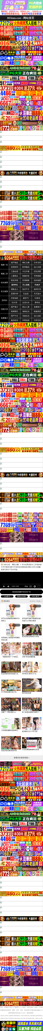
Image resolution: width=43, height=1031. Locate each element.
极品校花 (14, 320)
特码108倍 (21, 596)
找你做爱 (37, 280)
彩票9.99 (14, 294)
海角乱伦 (25, 311)
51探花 (37, 298)
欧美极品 (25, 267)
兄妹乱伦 (25, 316)
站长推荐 (4, 282)
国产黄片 (14, 307)
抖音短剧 (14, 298)
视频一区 (4, 265)
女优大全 (25, 302)
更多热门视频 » (36, 601)
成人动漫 (37, 267)
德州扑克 (37, 289)
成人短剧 (37, 316)
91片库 (14, 302)
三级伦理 (14, 271)
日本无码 (37, 263)
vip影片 (7, 596)
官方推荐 (4, 291)
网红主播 (25, 263)
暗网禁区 (14, 311)
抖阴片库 (4, 309)
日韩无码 (37, 320)
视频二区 (4, 274)
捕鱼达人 (14, 289)
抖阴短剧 (25, 320)
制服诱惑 (37, 311)
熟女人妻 (25, 307)
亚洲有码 (14, 267)
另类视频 (37, 276)
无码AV (4, 300)
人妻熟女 (14, 276)
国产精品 (14, 263)
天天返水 (37, 294)
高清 (26, 586)
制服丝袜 (25, 276)
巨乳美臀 (37, 271)
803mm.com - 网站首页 (20, 17)
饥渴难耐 (25, 280)
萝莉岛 (37, 302)
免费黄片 (37, 307)
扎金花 (26, 294)
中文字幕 (25, 271)
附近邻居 (14, 280)
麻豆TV (26, 298)
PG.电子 (35, 596)
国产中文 (14, 316)
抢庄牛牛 (25, 289)
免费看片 (4, 318)
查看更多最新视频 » (21, 758)
